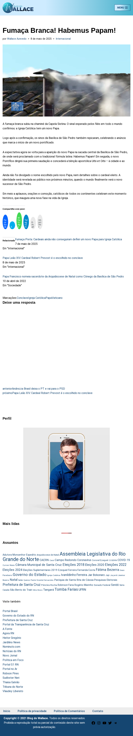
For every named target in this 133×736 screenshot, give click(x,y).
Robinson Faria (66, 585)
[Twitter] (110, 724)
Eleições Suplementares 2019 (40, 570)
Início (6, 711)
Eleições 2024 (12, 570)
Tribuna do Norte (13, 686)
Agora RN (8, 633)
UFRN (82, 589)
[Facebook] (93, 724)
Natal (13, 580)
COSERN (113, 560)
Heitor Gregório (12, 637)
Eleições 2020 (94, 565)
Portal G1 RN (11, 664)
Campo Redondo (66, 560)
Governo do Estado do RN (18, 615)
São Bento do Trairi (21, 589)
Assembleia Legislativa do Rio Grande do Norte (64, 556)
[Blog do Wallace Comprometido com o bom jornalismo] (18, 7)
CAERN (44, 560)
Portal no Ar (10, 669)
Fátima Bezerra (107, 570)
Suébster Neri (11, 677)
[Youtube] (104, 724)
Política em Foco (13, 660)
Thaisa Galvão (11, 682)
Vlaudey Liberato (13, 691)
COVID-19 (124, 560)
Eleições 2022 (115, 565)
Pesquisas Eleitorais (105, 579)
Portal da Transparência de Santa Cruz (26, 624)
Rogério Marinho (83, 585)
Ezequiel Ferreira (67, 570)
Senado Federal (102, 585)
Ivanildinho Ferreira (74, 575)
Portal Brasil (10, 611)
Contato (97, 711)
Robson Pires (11, 673)
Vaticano (57, 298)
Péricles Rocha (49, 585)
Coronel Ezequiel (100, 560)
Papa (49, 298)
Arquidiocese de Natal (48, 555)
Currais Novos (9, 565)
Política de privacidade (32, 711)
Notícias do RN (12, 651)
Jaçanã (113, 575)
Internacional (63, 38)
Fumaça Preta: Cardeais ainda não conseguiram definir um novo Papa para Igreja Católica (68, 239)
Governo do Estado (29, 574)
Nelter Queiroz (24, 580)
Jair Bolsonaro (96, 575)
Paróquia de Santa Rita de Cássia (74, 579)
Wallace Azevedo (16, 38)
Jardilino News (11, 642)
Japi (107, 575)
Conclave (22, 298)
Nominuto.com (11, 646)
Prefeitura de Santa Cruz (22, 585)
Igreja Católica (37, 298)
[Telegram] (115, 724)
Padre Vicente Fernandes (42, 580)
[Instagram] (99, 724)
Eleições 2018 (73, 565)
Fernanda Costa (86, 570)
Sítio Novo (37, 590)
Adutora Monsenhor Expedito (19, 554)
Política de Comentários (69, 711)
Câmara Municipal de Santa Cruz (38, 565)
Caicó (52, 560)
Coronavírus (84, 560)
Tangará (48, 589)
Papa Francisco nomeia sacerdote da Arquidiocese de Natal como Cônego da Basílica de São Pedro (63, 276)
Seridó (115, 585)
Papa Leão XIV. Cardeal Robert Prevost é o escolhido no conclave (43, 258)
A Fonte (7, 629)
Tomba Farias (66, 589)
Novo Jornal (10, 655)
